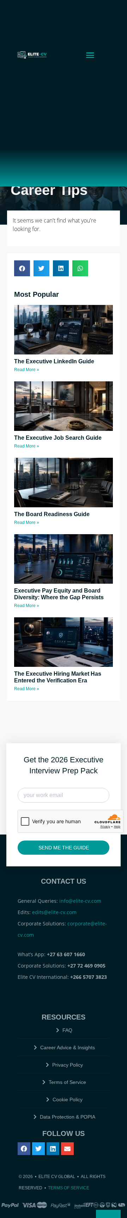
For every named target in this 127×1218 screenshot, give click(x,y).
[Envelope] (67, 1148)
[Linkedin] (53, 1148)
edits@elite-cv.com (54, 912)
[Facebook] (24, 1148)
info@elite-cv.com (80, 900)
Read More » (26, 369)
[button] (90, 55)
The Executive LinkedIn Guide (54, 361)
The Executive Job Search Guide (58, 438)
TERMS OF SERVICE (68, 1187)
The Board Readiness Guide (52, 514)
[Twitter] (38, 1148)
